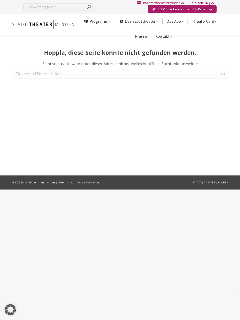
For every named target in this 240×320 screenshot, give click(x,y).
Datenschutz (66, 182)
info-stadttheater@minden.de (163, 3)
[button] (10, 309)
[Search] (89, 7)
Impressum (48, 182)
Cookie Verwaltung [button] (88, 182)
